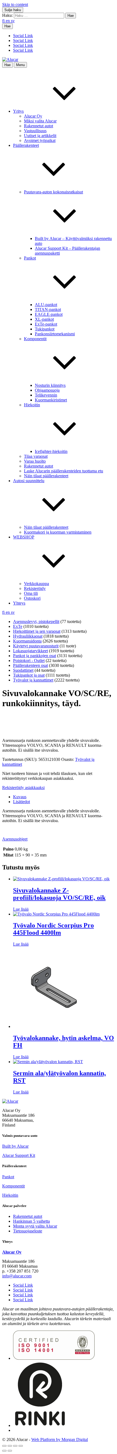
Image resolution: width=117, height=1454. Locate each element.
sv (13, 20)
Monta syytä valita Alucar (35, 1226)
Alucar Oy (33, 116)
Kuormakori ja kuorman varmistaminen (57, 532)
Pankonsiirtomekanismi (55, 334)
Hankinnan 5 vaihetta (31, 1221)
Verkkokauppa (36, 583)
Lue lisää (21, 909)
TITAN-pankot (48, 309)
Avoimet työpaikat (40, 140)
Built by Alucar (15, 1146)
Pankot (8, 1176)
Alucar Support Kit (18, 1155)
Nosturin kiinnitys (50, 385)
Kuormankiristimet (51, 400)
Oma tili (31, 593)
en (8, 20)
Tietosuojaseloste (27, 1231)
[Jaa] (15, 1446)
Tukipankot (44, 329)
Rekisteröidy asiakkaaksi (23, 787)
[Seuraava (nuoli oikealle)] (10, 1451)
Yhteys (19, 603)
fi (4, 20)
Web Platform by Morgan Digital (59, 1439)
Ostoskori (32, 598)
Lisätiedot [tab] (21, 801)
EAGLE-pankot (49, 314)
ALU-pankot (46, 304)
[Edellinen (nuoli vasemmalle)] (4, 1451)
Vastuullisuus (35, 130)
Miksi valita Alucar (40, 121)
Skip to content (15, 4)
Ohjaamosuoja (47, 390)
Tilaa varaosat (36, 456)
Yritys (18, 111)
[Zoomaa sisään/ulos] (4, 1446)
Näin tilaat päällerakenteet (46, 475)
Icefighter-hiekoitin (51, 451)
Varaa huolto (35, 461)
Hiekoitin (10, 1195)
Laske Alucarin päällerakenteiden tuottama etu (63, 471)
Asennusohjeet (14, 839)
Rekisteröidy (35, 588)
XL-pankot (44, 319)
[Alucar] (10, 1101)
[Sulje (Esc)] (21, 1446)
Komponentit (13, 1186)
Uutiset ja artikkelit (40, 135)
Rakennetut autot (38, 126)
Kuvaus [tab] (19, 796)
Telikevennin (46, 395)
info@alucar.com (17, 1276)
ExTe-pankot (46, 324)
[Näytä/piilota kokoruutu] (10, 1446)
